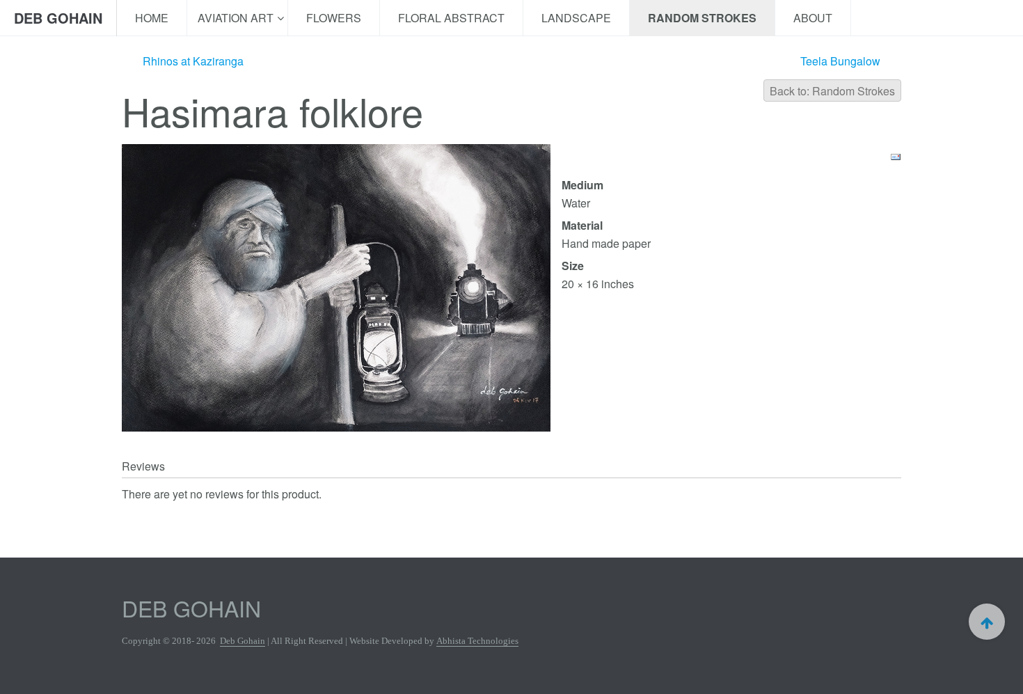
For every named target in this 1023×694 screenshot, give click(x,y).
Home (151, 18)
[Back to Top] (987, 622)
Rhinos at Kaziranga (193, 61)
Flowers (333, 18)
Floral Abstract (451, 18)
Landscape (576, 18)
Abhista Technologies (477, 641)
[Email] (895, 156)
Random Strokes (702, 18)
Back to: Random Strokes (832, 91)
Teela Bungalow (840, 61)
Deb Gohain (242, 641)
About (812, 18)
